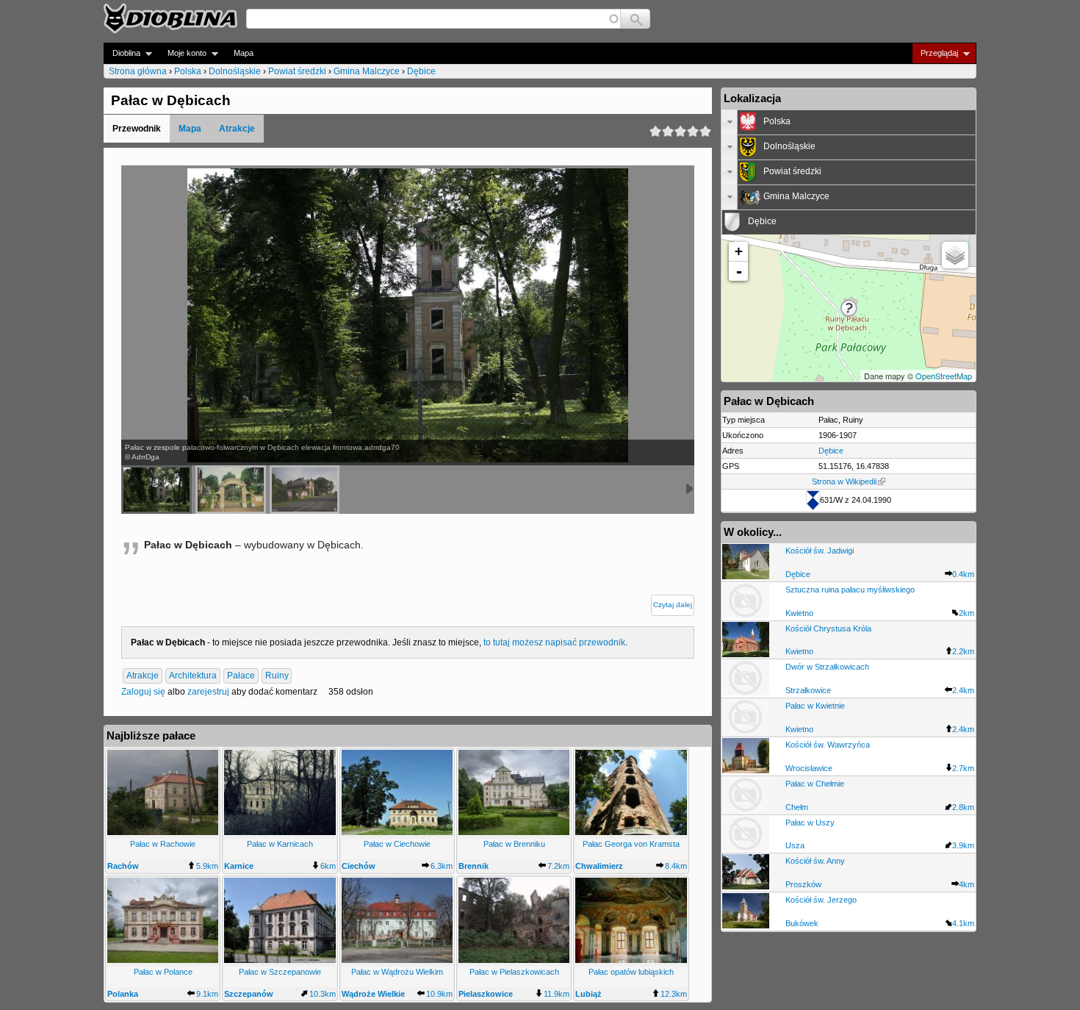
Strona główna (138, 71)
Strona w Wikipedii (844, 481)
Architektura (193, 676)
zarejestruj (208, 692)
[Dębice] (230, 489)
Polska (187, 71)
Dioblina (122, 53)
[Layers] (955, 255)
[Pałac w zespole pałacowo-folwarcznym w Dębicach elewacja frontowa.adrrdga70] (156, 489)
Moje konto (182, 53)
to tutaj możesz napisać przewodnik (554, 642)
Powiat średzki (297, 71)
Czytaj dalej (672, 605)
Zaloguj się (143, 692)
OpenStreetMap (943, 376)
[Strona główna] (170, 18)
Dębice (421, 71)
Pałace (241, 676)
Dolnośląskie (235, 71)
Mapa (243, 53)
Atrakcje (237, 128)
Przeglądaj (935, 53)
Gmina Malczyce (367, 71)
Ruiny (277, 676)
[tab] (848, 122)
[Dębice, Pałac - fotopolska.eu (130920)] (304, 489)
